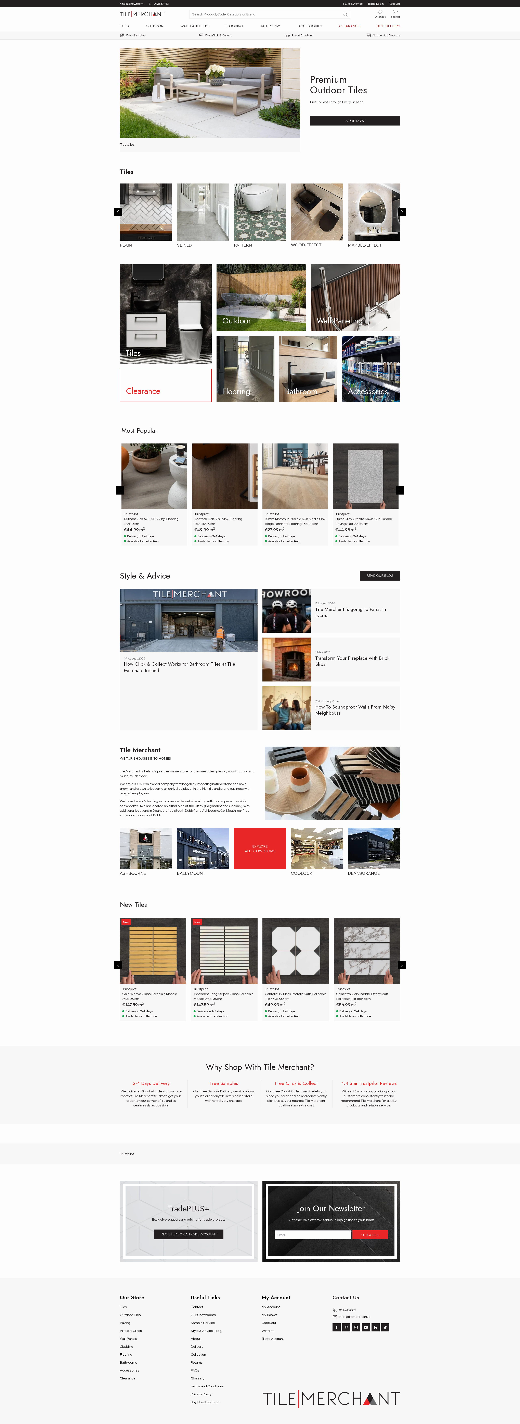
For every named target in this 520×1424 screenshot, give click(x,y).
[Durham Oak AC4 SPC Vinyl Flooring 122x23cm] (154, 476)
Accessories (310, 26)
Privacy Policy (201, 1394)
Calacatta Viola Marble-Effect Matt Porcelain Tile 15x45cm (362, 996)
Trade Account (273, 1339)
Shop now (355, 121)
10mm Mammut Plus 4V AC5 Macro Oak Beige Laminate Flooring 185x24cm (295, 521)
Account (394, 3)
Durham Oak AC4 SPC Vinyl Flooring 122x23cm (151, 521)
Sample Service (203, 1323)
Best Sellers (388, 26)
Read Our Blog (379, 575)
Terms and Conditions (207, 1386)
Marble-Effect (365, 245)
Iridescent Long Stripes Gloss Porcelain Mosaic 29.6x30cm (223, 996)
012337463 (161, 3)
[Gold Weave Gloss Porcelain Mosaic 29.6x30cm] (153, 951)
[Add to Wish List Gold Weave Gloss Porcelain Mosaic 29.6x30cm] (181, 923)
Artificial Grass (131, 1331)
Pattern (243, 245)
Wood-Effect (306, 244)
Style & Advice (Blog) (206, 1331)
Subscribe (370, 1235)
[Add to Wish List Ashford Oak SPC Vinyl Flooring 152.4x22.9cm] (252, 449)
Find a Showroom (131, 3)
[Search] (345, 15)
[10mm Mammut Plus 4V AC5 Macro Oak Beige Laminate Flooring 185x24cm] (295, 476)
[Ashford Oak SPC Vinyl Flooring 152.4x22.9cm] (225, 476)
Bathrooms (270, 26)
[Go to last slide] (118, 212)
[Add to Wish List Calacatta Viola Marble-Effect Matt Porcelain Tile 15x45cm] (394, 923)
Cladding (126, 1346)
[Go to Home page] (142, 14)
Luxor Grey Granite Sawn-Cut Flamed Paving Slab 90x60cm (363, 521)
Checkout (269, 1323)
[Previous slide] (120, 490)
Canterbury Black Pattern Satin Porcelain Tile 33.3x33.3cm (295, 996)
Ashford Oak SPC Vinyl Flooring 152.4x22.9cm (218, 521)
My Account (271, 1307)
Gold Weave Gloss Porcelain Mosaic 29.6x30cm (149, 996)
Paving (125, 1323)
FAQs (195, 1370)
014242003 (347, 1310)
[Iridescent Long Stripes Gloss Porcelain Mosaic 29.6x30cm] (224, 951)
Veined (184, 245)
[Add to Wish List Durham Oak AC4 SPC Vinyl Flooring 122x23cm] (181, 449)
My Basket (269, 1315)
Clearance (349, 26)
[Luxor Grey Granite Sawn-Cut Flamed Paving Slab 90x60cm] (366, 476)
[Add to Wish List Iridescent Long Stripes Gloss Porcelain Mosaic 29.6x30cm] (252, 923)
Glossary (198, 1378)
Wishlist (268, 1331)
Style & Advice (353, 3)
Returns (197, 1362)
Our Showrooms (203, 1315)
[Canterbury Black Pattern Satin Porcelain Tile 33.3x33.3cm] (295, 951)
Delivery (197, 1346)
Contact (197, 1307)
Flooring (234, 26)
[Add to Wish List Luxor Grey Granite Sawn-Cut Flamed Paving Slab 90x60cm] (393, 449)
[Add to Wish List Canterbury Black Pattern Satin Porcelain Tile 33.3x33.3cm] (323, 923)
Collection (198, 1354)
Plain (126, 245)
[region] (260, 494)
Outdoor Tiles (130, 1315)
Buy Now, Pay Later (205, 1402)
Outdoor (154, 26)
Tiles (124, 26)
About (195, 1339)
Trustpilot (127, 144)
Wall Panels (128, 1339)
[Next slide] (402, 212)
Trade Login (376, 3)
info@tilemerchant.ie (354, 1317)
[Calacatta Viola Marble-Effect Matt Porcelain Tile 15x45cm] (367, 951)
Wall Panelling (194, 26)
